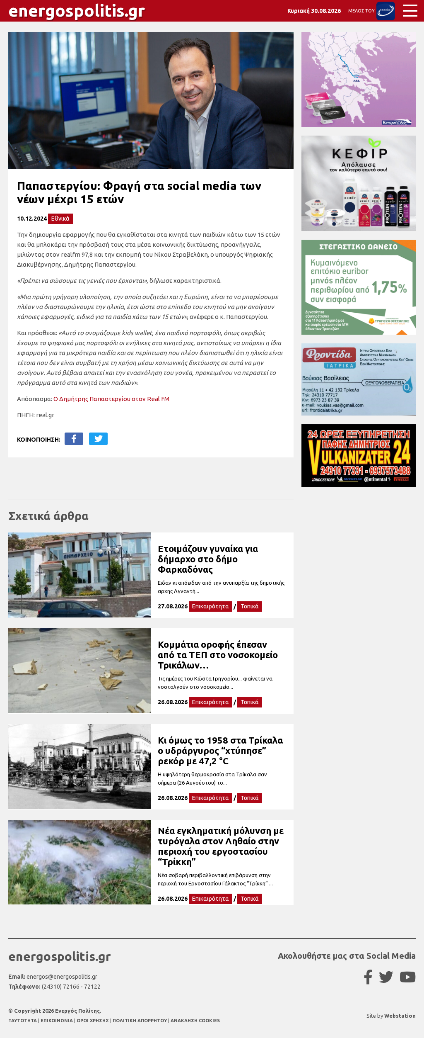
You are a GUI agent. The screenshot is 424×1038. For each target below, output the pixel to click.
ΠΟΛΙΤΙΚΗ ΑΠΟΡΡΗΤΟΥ (140, 1020)
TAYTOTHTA (23, 1020)
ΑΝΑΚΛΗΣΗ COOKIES (195, 1020)
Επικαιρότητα (210, 606)
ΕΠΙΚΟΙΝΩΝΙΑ (57, 1020)
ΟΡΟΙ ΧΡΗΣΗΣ (93, 1020)
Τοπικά (250, 606)
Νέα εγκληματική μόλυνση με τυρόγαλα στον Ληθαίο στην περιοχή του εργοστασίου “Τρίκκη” (221, 846)
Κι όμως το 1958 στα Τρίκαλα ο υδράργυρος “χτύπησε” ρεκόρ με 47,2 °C (220, 750)
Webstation (400, 1016)
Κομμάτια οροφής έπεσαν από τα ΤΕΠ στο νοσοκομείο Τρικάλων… (218, 654)
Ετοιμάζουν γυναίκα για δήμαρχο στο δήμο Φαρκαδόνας (208, 558)
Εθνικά (60, 218)
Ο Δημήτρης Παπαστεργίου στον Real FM (111, 398)
